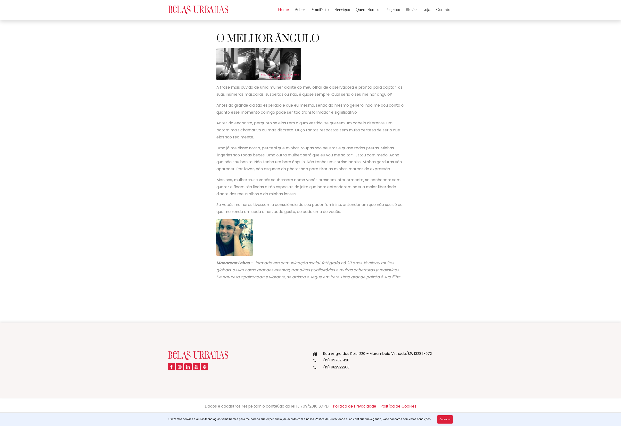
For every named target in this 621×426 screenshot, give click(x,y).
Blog (410, 9)
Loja (426, 9)
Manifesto (320, 9)
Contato (443, 9)
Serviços (342, 9)
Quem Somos (367, 9)
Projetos (392, 9)
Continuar (445, 419)
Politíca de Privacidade (354, 406)
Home (283, 9)
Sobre (300, 9)
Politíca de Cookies (398, 406)
